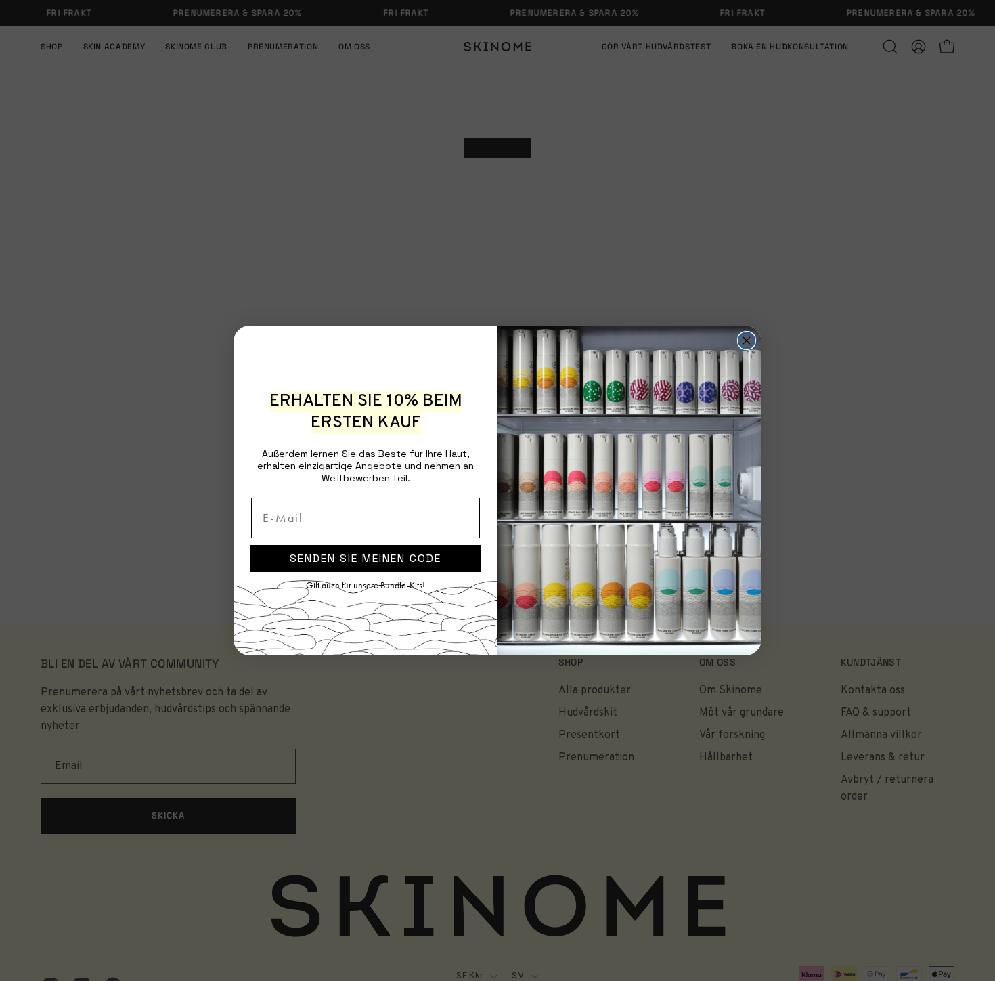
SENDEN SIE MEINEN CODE (365, 558)
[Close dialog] (746, 340)
